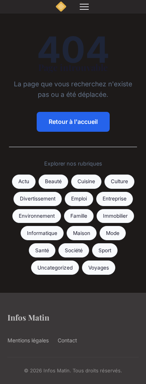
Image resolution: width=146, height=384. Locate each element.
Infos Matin (28, 317)
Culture (119, 181)
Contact (67, 340)
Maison (81, 233)
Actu (23, 181)
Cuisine (86, 181)
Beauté (53, 181)
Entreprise (115, 199)
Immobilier (115, 216)
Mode (112, 233)
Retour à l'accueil (73, 121)
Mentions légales (28, 340)
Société (74, 250)
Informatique (42, 233)
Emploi (79, 199)
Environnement (37, 216)
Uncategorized (55, 268)
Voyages (98, 268)
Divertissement (37, 199)
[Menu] (84, 7)
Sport (104, 250)
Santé (42, 250)
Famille (78, 216)
